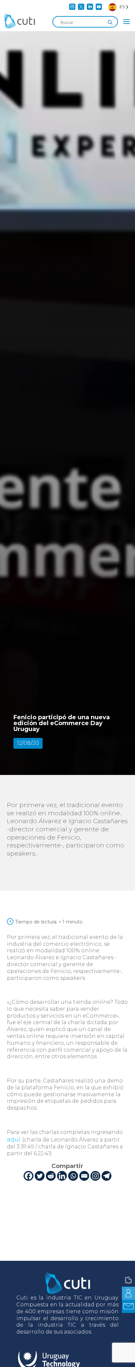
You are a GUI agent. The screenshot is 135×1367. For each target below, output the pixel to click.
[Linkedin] (62, 1176)
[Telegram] (106, 1176)
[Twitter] (40, 1176)
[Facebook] (28, 1176)
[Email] (84, 1176)
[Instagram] (95, 1176)
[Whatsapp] (73, 1176)
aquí (13, 1139)
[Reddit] (51, 1176)
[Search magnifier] (110, 22)
